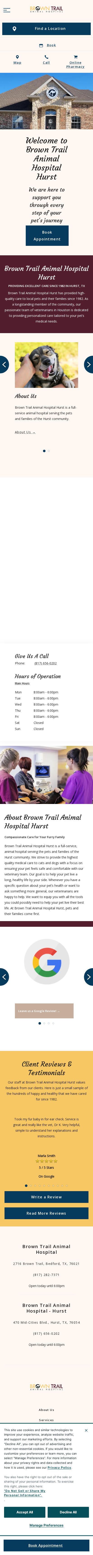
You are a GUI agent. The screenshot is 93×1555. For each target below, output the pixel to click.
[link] (46, 9)
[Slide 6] (49, 1186)
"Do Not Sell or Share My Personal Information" (25, 1493)
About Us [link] (23, 432)
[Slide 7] (53, 1186)
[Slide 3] (49, 1023)
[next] (88, 364)
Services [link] (46, 1420)
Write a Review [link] (46, 1197)
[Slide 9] (62, 1186)
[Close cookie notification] (86, 1430)
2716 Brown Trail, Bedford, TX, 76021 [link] (46, 1264)
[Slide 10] (67, 1186)
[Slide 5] (44, 1186)
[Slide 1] (44, 451)
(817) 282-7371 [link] (46, 1275)
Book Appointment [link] (45, 1545)
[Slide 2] (49, 451)
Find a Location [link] (50, 28)
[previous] (4, 364)
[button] (6, 10)
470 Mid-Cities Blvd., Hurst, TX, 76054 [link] (46, 1322)
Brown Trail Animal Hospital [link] (46, 1249)
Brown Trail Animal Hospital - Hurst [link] (46, 1308)
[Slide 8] (58, 1186)
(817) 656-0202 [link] (46, 1334)
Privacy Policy (59, 1467)
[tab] (23, 683)
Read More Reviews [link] (46, 1213)
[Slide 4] (53, 1023)
